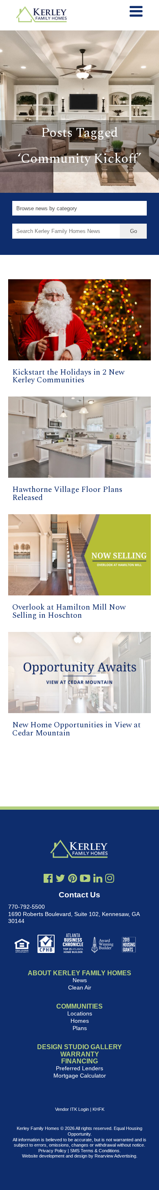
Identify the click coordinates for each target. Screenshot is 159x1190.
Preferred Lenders (79, 1068)
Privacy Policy (52, 1150)
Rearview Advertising (115, 1155)
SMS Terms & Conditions (94, 1150)
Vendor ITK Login (72, 1109)
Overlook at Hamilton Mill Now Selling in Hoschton (69, 611)
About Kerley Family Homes (79, 973)
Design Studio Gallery (79, 1046)
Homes (80, 1021)
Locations (79, 1013)
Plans (80, 1028)
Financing (79, 1061)
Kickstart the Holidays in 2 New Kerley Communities (68, 376)
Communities (79, 1006)
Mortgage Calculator (79, 1075)
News (80, 980)
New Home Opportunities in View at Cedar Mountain (76, 729)
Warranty (79, 1054)
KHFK (98, 1109)
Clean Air (79, 987)
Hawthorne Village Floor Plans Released (67, 493)
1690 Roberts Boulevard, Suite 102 (53, 914)
